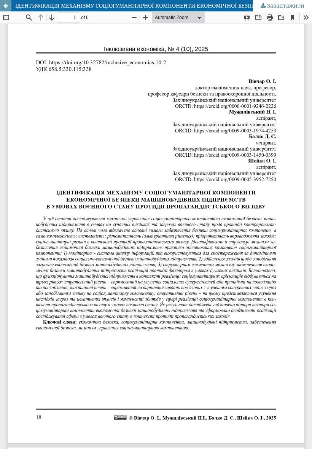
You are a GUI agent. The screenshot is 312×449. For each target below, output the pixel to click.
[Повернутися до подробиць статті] (5, 5)
